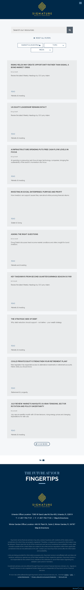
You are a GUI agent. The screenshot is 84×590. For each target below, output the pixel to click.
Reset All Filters (43, 38)
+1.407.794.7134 (44, 518)
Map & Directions (61, 518)
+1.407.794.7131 (25, 518)
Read (13, 91)
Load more (42, 444)
